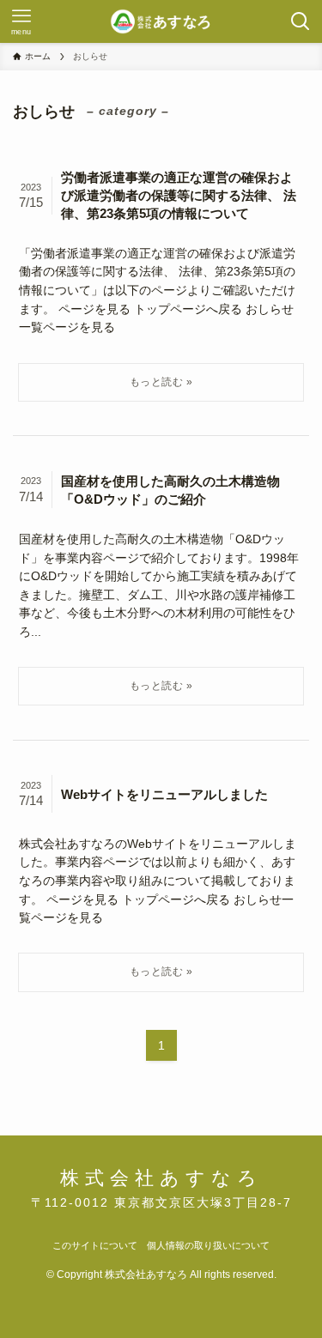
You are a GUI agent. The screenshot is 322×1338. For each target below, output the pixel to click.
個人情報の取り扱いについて (208, 1245)
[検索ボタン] (300, 21)
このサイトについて (94, 1245)
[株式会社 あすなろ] (161, 21)
